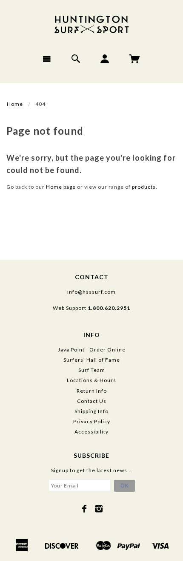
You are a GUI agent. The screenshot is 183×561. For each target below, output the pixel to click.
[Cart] (134, 58)
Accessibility (91, 431)
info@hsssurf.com (91, 292)
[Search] (75, 58)
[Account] (104, 58)
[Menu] (47, 58)
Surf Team (91, 370)
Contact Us (91, 401)
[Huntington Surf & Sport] (91, 23)
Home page (61, 187)
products (144, 187)
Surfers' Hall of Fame (91, 360)
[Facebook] (84, 508)
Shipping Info (91, 411)
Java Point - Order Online (92, 349)
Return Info (92, 391)
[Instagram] (98, 508)
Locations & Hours (91, 380)
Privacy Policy (91, 421)
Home (15, 104)
